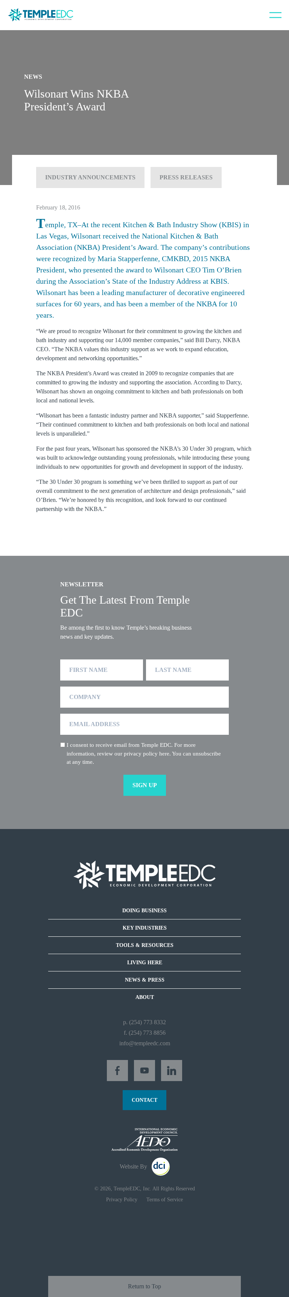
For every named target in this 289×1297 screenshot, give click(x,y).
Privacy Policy (121, 1199)
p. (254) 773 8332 (144, 1022)
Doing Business (144, 910)
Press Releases (186, 177)
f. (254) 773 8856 (145, 1032)
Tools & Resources (144, 945)
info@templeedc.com (144, 1043)
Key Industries (145, 928)
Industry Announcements (90, 177)
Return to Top (144, 1286)
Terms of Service (164, 1199)
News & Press (144, 980)
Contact (144, 1100)
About (144, 997)
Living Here (144, 962)
